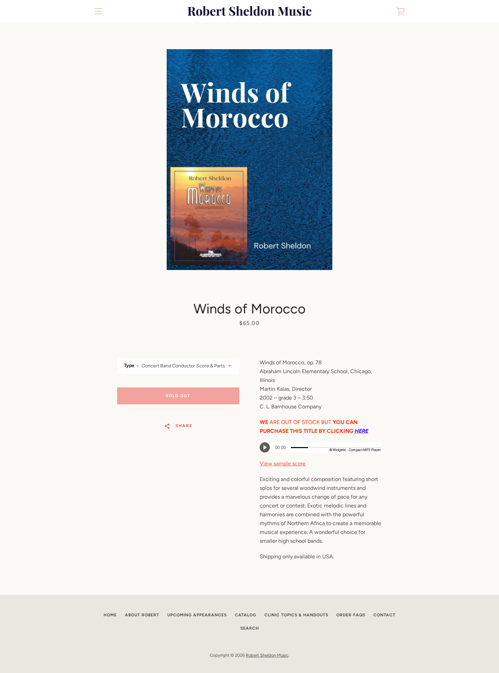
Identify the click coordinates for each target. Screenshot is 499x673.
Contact (384, 615)
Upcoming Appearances (197, 615)
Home (110, 615)
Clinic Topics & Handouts (296, 615)
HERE (361, 431)
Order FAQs (350, 615)
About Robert (142, 615)
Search (249, 628)
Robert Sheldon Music (267, 655)
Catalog (245, 615)
